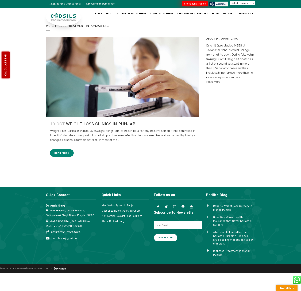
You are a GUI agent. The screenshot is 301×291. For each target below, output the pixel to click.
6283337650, (58, 3)
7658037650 (73, 3)
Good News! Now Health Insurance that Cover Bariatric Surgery (232, 221)
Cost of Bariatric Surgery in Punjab (121, 210)
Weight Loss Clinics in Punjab (101, 124)
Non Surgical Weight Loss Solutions (122, 216)
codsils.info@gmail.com (102, 3)
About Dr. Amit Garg (113, 221)
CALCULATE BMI (5, 65)
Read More (61, 153)
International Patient (195, 3)
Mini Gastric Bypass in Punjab (118, 205)
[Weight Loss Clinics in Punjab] (122, 77)
